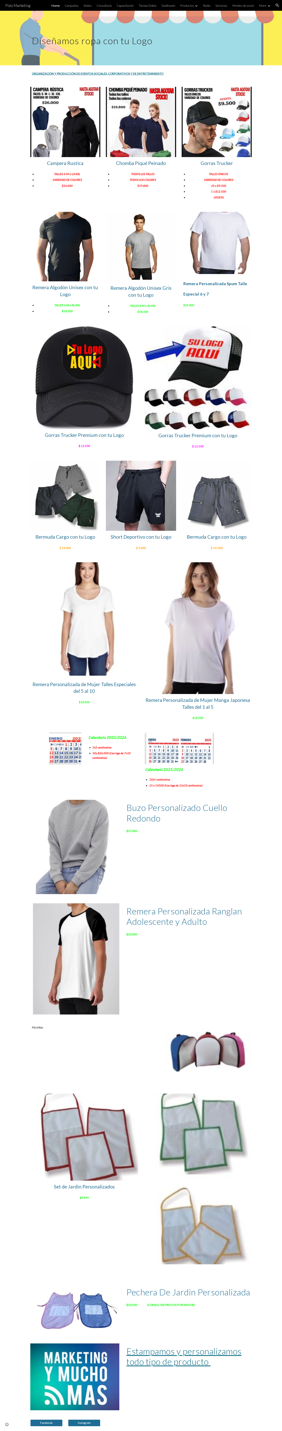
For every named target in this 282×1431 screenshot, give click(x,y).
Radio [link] (206, 5)
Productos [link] (187, 5)
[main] (122, 38)
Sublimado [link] (168, 5)
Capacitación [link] (125, 5)
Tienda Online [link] (148, 5)
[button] (277, 5)
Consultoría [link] (104, 5)
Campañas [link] (71, 5)
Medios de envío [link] (243, 5)
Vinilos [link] (87, 5)
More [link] (262, 5)
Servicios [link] (221, 5)
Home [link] (55, 5)
